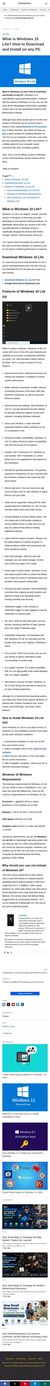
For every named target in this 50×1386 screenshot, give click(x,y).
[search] (46, 3)
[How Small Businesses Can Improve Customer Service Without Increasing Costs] (25, 1313)
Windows (16, 29)
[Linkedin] (8, 952)
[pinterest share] (13, 1004)
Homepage (6, 29)
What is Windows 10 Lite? (17, 179)
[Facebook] (5, 952)
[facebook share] (3, 1004)
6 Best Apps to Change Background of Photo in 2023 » (25, 972)
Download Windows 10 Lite (17, 183)
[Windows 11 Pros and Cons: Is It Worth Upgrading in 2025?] (25, 1097)
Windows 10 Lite (8, 1026)
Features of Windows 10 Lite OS (20, 187)
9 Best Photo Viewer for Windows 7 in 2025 (22, 1192)
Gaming (43, 10)
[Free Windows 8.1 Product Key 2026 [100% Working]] (25, 1137)
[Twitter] (11, 952)
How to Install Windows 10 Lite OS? (23, 190)
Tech (4, 1232)
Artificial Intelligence (29, 10)
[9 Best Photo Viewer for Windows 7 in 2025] (25, 1176)
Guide (5, 10)
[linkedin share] (17, 1004)
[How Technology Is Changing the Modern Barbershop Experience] (25, 1264)
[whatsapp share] (22, 1004)
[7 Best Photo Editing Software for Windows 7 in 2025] (25, 1058)
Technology (14, 10)
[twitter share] (8, 1004)
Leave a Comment (25, 993)
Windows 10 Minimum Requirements (24, 194)
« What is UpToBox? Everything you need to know (22, 982)
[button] (25, 322)
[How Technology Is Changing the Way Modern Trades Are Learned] (25, 1216)
